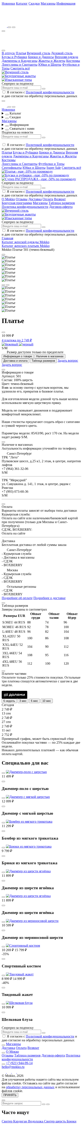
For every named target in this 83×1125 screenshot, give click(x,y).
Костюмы (73, 61)
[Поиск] (9, 27)
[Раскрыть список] (7, 114)
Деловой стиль (62, 53)
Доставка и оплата (15, 360)
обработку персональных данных (30, 1087)
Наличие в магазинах (50, 356)
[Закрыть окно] (3, 101)
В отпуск (8, 53)
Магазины (48, 3)
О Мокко (12, 1051)
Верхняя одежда (66, 57)
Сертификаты (12, 167)
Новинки (8, 3)
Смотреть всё (20, 68)
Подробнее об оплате (17, 598)
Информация (65, 3)
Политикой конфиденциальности (50, 92)
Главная (7, 238)
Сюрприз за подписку (18, 83)
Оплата (48, 199)
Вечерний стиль (38, 53)
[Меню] (3, 31)
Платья (21, 53)
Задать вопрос (68, 360)
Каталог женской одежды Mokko (25, 242)
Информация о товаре (17, 356)
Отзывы (21, 199)
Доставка (35, 199)
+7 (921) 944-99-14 (19, 1063)
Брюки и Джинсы (41, 57)
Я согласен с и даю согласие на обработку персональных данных (39, 94)
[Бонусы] (5, 26)
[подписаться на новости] (43, 1033)
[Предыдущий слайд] (3, 285)
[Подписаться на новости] (43, 88)
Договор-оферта (61, 207)
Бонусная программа (17, 203)
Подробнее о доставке (49, 598)
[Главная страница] (25, 20)
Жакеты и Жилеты (51, 61)
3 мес (23, 700)
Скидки (34, 3)
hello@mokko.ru (13, 1067)
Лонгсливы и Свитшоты (19, 64)
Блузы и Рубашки (14, 57)
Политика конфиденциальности (25, 207)
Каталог (22, 3)
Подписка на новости (17, 132)
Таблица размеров (62, 203)
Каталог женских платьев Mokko (26, 246)
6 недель (9, 700)
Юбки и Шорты (49, 64)
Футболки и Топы (51, 164)
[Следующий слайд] (7, 285)
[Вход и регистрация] (13, 27)
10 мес (46, 700)
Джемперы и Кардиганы (19, 61)
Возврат (60, 199)
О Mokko (8, 199)
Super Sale (53, 167)
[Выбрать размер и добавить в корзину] (3, 781)
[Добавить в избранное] (3, 332)
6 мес (34, 700)
